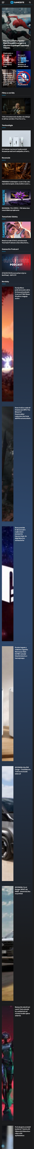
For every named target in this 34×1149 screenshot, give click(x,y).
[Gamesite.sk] (17, 2)
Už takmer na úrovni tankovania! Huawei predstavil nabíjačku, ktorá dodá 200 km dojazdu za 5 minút (15, 151)
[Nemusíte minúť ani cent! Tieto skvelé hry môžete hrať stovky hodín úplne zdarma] (7, 1063)
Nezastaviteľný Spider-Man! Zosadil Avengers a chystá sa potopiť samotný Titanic (16, 44)
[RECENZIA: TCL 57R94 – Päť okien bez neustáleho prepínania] (16, 197)
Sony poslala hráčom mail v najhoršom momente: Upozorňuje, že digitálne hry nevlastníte (21, 534)
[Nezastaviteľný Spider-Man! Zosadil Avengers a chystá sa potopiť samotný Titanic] (16, 29)
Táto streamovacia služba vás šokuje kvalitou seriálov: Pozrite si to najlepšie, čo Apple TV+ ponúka (16, 119)
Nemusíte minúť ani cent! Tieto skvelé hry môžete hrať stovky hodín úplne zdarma (22, 1011)
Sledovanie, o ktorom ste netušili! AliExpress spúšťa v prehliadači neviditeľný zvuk (8, 59)
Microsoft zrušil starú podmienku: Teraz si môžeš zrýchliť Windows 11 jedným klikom (23, 60)
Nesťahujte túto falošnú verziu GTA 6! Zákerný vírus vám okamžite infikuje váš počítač (8, 79)
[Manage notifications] (2, 1146)
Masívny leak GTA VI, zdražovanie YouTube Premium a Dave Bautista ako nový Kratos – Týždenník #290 (15, 243)
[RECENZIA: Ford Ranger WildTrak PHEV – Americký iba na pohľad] (7, 943)
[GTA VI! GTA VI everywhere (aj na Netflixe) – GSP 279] (16, 262)
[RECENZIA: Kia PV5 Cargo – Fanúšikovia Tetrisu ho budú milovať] (7, 823)
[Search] (30, 2)
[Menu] (3, 2)
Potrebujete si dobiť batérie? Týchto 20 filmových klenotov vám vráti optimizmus (23, 1131)
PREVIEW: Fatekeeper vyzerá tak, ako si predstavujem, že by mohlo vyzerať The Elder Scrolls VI (16, 184)
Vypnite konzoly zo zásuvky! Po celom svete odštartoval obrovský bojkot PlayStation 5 (23, 78)
